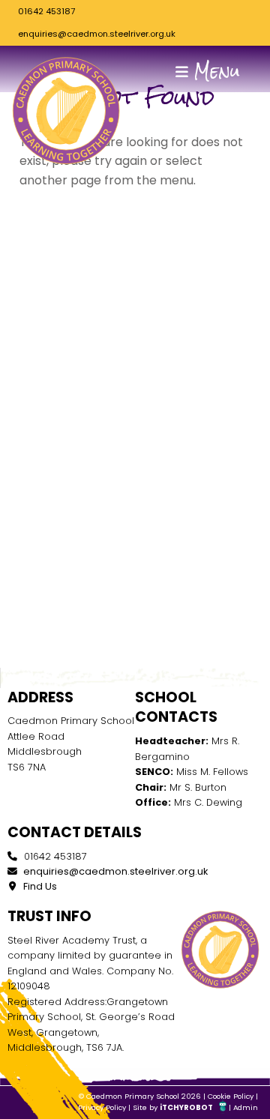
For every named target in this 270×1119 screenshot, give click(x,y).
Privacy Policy (102, 1107)
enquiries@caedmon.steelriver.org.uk (97, 34)
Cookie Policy (231, 1096)
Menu (214, 71)
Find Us (39, 886)
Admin (245, 1107)
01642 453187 (46, 11)
